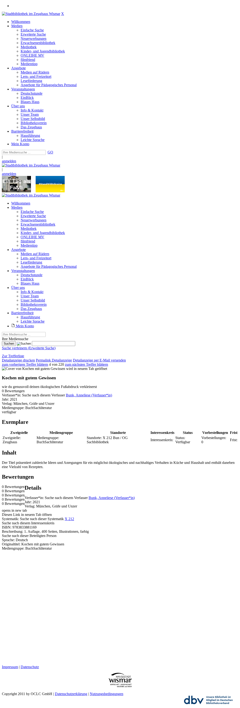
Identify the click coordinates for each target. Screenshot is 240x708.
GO (50, 152)
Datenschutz (30, 667)
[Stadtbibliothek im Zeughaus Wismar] (31, 14)
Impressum (10, 667)
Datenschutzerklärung (71, 694)
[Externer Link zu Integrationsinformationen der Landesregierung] (50, 191)
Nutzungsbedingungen (106, 694)
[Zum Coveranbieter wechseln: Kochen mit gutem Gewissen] (33, 369)
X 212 (69, 519)
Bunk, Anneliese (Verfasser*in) (89, 395)
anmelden (9, 161)
